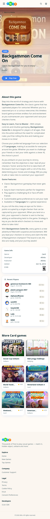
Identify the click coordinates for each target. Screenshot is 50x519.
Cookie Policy (7, 488)
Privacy (4, 482)
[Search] (41, 4)
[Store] (46, 4)
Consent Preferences (10, 495)
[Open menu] (4, 4)
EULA (4, 492)
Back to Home (9, 12)
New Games (6, 459)
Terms (4, 485)
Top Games (6, 462)
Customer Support (9, 472)
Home (4, 456)
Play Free (12, 78)
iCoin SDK (5, 505)
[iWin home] (12, 4)
